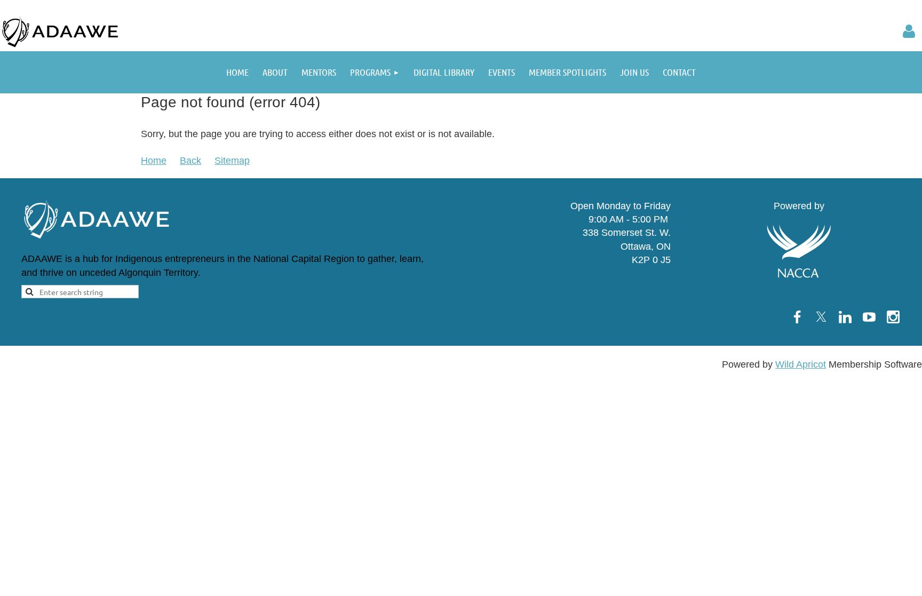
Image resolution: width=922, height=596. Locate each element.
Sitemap (232, 160)
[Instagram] (893, 316)
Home (153, 160)
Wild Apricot (800, 364)
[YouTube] (869, 316)
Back (190, 160)
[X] (821, 316)
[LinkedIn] (845, 316)
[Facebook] (797, 316)
